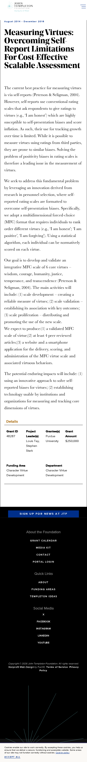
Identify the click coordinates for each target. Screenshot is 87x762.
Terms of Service (57, 667)
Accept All (12, 757)
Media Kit (43, 548)
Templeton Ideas (43, 596)
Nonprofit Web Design (21, 667)
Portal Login (43, 562)
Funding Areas (44, 589)
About (43, 582)
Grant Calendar (43, 541)
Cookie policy (63, 753)
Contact (43, 555)
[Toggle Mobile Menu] (83, 6)
